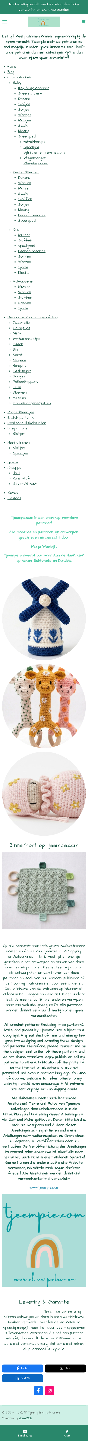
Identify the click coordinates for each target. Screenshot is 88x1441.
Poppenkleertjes (20, 412)
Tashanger (22, 371)
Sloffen (25, 199)
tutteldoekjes (34, 141)
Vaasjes (19, 397)
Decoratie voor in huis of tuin (32, 317)
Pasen (18, 344)
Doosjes (19, 376)
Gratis (12, 462)
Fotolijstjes (21, 328)
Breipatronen (18, 428)
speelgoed (26, 245)
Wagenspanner (35, 163)
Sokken (24, 256)
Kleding (23, 131)
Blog (10, 72)
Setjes (12, 492)
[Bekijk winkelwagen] (83, 21)
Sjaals (23, 125)
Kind (16, 229)
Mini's (17, 333)
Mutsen (24, 188)
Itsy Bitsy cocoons (33, 88)
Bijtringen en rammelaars (44, 152)
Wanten (24, 183)
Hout (16, 473)
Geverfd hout (25, 483)
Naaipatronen (18, 442)
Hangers (19, 365)
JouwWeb (25, 1418)
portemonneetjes (27, 338)
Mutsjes (24, 120)
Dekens (24, 98)
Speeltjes (31, 147)
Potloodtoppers (25, 381)
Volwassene (23, 281)
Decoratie (21, 322)
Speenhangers (30, 93)
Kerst (17, 355)
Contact (14, 498)
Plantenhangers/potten (32, 403)
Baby (17, 82)
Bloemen (19, 392)
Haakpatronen (19, 77)
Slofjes (24, 104)
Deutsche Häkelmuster (26, 423)
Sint (16, 349)
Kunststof (21, 478)
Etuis (17, 387)
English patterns (20, 417)
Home (11, 66)
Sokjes (23, 109)
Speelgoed (27, 136)
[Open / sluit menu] (4, 21)
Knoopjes (14, 467)
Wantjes (24, 115)
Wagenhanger (34, 158)
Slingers (19, 360)
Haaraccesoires (31, 215)
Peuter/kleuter (26, 172)
